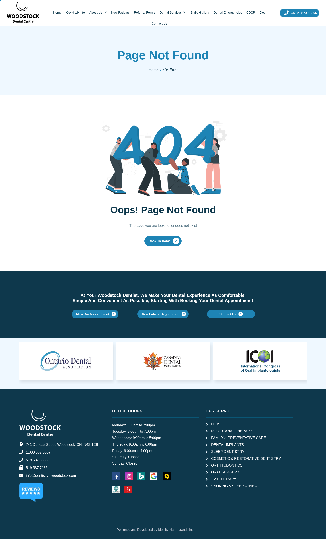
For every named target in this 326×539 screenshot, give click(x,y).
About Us (95, 12)
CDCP (250, 12)
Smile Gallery (199, 12)
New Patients (120, 12)
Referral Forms (144, 12)
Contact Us (159, 23)
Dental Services (171, 12)
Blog (262, 12)
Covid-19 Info (75, 12)
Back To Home (160, 241)
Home (57, 12)
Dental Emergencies (228, 12)
